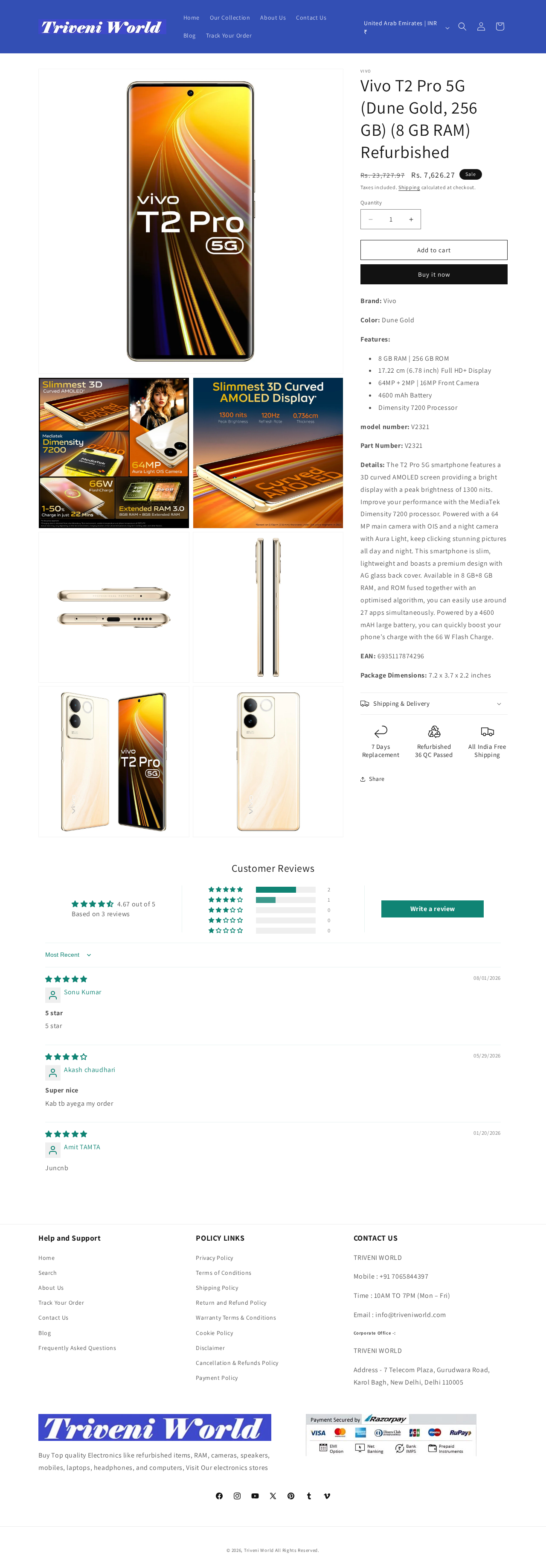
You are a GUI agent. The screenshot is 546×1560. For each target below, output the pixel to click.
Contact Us (53, 1318)
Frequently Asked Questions (77, 1348)
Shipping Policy (217, 1287)
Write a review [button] (432, 908)
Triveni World (259, 1550)
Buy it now (434, 274)
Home (46, 1258)
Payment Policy (217, 1378)
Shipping (409, 187)
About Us (51, 1287)
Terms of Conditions (223, 1273)
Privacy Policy (214, 1258)
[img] (66, 979)
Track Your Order (61, 1302)
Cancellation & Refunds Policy (237, 1363)
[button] (462, 26)
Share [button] (377, 779)
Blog (44, 1333)
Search (47, 1273)
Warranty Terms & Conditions (236, 1318)
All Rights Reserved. (297, 1550)
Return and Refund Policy (231, 1302)
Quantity (371, 202)
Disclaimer (210, 1348)
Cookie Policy (214, 1333)
